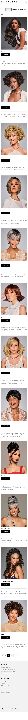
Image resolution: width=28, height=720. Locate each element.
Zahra (2, 157)
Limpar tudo (8, 9)
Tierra (2, 104)
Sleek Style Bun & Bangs (5, 528)
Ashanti (2, 317)
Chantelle (3, 370)
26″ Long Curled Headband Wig (7, 581)
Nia (1, 422)
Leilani (2, 634)
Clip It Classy (3, 475)
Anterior (2, 655)
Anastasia (3, 262)
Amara (2, 210)
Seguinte (18, 655)
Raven (2, 51)
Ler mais (5, 54)
